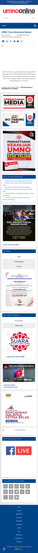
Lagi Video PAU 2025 (10, 387)
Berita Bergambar (24, 35)
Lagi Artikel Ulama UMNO (15, 357)
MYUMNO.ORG (15, 3)
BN (19, 531)
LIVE (19, 507)
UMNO (19, 528)
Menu (4, 25)
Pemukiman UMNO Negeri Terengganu (17, 187)
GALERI (19, 510)
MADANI (19, 542)
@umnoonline (20, 430)
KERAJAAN (19, 535)
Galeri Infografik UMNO (11, 245)
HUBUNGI (19, 524)
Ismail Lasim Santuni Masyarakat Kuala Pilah (19, 181)
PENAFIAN (19, 521)
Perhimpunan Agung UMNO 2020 (11, 37)
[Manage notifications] (4, 549)
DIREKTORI (19, 514)
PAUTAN (19, 517)
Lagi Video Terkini (9, 385)
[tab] (19, 256)
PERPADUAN (19, 538)
